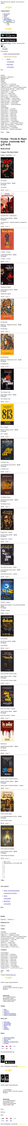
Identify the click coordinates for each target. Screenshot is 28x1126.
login (5, 19)
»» (4, 877)
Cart (4, 47)
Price (2, 69)
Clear (7, 132)
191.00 (11, 289)
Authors (3, 81)
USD (8, 24)
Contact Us (6, 18)
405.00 (9, 641)
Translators (3, 106)
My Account (7, 13)
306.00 (10, 394)
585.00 (15, 324)
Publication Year (5, 78)
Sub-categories (4, 51)
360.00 (10, 851)
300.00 (10, 218)
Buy (2, 184)
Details (4, 184)
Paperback (3, 77)
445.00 (11, 429)
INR (8, 23)
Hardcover (10, 77)
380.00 (9, 183)
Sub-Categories (5, 886)
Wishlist (6, 15)
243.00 (10, 676)
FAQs (5, 16)
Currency (9, 21)
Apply (2, 132)
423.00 (14, 570)
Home (9, 43)
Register (9, 19)
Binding (3, 75)
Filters (2, 880)
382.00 (14, 464)
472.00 (15, 359)
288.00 (11, 500)
